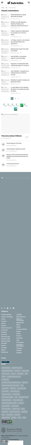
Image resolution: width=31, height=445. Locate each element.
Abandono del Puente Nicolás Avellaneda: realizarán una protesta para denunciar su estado (17, 156)
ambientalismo (12, 7)
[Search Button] (29, 2)
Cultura (3, 323)
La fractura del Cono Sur (12, 163)
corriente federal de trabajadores (11, 382)
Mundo (18, 324)
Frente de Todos (23, 397)
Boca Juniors (5, 373)
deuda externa (21, 388)
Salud (17, 340)
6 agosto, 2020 (15, 60)
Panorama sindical (15, 411)
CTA (22, 385)
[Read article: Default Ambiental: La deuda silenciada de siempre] (5, 17)
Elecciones (4, 334)
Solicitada (19, 352)
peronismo (10, 414)
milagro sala (16, 408)
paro (3, 414)
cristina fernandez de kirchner (10, 385)
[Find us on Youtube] (7, 308)
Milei (23, 408)
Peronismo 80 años (21, 329)
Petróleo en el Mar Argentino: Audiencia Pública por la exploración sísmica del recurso (19, 23)
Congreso (4, 321)
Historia (3, 350)
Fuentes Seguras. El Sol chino (14, 143)
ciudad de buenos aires (13, 376)
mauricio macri (6, 408)
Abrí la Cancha (6, 367)
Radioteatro (19, 338)
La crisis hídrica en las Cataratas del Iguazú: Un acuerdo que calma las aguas (20, 89)
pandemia (4, 411)
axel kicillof (25, 370)
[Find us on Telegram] (13, 308)
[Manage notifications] (3, 441)
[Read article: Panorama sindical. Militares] (15, 124)
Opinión (18, 327)
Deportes (3, 325)
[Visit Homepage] (15, 2)
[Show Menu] (2, 2)
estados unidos (6, 394)
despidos (13, 388)
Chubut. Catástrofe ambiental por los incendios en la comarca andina (20, 32)
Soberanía (19, 348)
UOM (19, 417)
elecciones (5, 391)
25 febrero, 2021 (15, 45)
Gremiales (4, 347)
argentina (17, 370)
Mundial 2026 (20, 322)
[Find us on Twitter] (4, 308)
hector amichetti (17, 400)
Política (18, 333)
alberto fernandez (17, 367)
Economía (4, 332)
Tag (6, 7)
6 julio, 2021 (14, 27)
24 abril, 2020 (15, 93)
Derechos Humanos (6, 328)
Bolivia (13, 373)
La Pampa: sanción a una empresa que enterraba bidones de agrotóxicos (20, 41)
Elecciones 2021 (5, 336)
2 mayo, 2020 (14, 84)
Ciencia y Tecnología (6, 316)
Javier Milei (15, 405)
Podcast (18, 331)
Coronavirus (5, 379)
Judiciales (19, 314)
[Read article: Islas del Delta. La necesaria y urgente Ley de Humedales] (5, 59)
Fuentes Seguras (6, 400)
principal (17, 414)
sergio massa (5, 417)
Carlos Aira (20, 373)
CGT (26, 373)
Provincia (18, 336)
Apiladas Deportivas (7, 370)
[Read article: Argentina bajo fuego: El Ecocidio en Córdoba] (5, 51)
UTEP (24, 417)
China (3, 376)
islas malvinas (6, 405)
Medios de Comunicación (20, 319)
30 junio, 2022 (15, 18)
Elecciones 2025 (5, 341)
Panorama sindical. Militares (11, 136)
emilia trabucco (15, 391)
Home (2, 7)
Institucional (4, 352)
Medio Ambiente (20, 316)
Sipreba (14, 417)
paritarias (24, 411)
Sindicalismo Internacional (19, 345)
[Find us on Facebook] (1, 308)
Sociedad (18, 350)
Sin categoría (20, 342)
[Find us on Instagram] (10, 308)
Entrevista (4, 343)
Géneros (3, 345)
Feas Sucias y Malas (7, 397)
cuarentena (5, 388)
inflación (21, 403)
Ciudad (3, 319)
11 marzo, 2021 (15, 36)
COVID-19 (24, 382)
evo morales (16, 394)
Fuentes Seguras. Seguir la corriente (15, 149)
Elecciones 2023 (5, 339)
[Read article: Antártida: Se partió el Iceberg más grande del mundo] (5, 82)
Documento (4, 330)
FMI (16, 397)
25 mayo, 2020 (15, 76)
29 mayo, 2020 (15, 67)
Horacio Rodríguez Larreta (9, 403)
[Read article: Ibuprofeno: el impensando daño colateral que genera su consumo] (5, 66)
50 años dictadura (6, 314)
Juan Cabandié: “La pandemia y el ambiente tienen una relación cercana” (20, 72)
